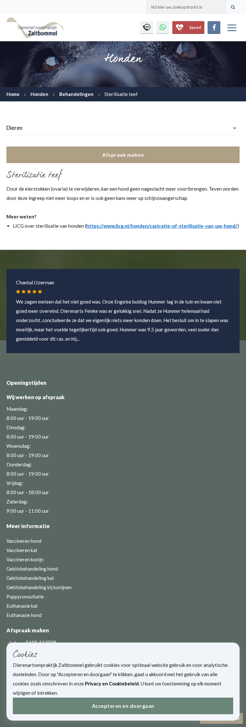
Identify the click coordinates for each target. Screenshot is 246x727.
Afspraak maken (123, 155)
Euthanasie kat (22, 606)
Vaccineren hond (23, 541)
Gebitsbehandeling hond (32, 569)
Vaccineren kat (21, 550)
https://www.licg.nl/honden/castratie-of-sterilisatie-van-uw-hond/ (161, 226)
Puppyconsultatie (25, 596)
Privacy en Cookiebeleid (112, 683)
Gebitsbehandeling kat (30, 578)
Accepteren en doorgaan (123, 706)
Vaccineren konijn (25, 559)
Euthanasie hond (24, 615)
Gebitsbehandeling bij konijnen (38, 587)
